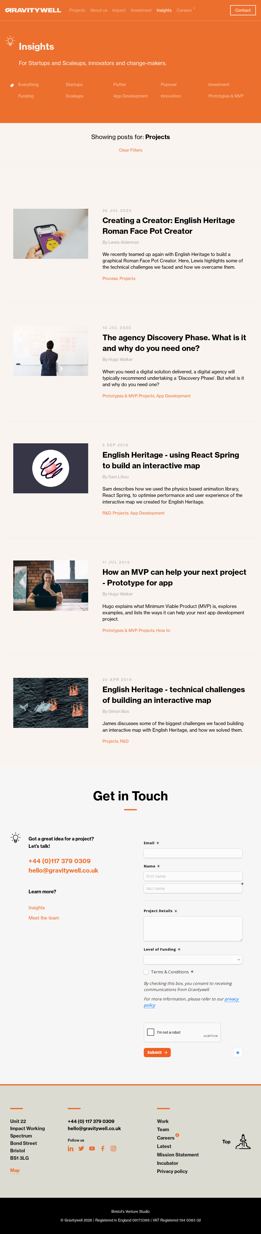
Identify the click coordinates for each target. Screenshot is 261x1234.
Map (15, 1170)
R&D (106, 513)
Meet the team (44, 918)
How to (163, 630)
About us (98, 10)
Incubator (167, 1163)
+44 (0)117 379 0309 (60, 861)
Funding (26, 96)
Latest (164, 1146)
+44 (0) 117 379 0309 (91, 1121)
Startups (74, 84)
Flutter (119, 84)
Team (163, 1129)
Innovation (171, 96)
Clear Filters (130, 150)
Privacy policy (172, 1171)
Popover (169, 84)
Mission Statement (178, 1155)
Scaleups (74, 96)
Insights (164, 10)
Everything (28, 84)
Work (163, 1121)
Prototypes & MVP (225, 96)
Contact (243, 10)
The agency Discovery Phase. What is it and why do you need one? (174, 343)
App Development (130, 96)
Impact (119, 10)
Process (110, 278)
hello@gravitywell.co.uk (63, 870)
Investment (141, 10)
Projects (77, 10)
